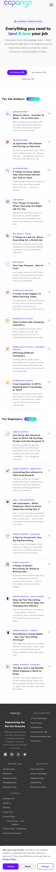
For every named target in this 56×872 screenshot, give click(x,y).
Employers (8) (28, 79)
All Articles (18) (17, 72)
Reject (28, 866)
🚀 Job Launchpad (38, 718)
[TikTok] (18, 754)
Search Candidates (39, 773)
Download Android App (41, 736)
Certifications (36, 727)
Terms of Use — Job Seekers (15, 823)
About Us (7, 803)
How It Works (37, 723)
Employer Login (37, 778)
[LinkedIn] (5, 754)
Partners (6, 807)
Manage (45, 866)
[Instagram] (11, 754)
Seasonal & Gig (9, 787)
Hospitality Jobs (9, 782)
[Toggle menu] (51, 4)
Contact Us (8, 812)
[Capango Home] (18, 4)
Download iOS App (39, 732)
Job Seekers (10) (39, 72)
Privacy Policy (9, 816)
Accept (10, 866)
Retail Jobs (7, 773)
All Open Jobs (9, 769)
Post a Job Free (37, 769)
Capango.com (9, 798)
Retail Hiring (36, 782)
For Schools (36, 741)
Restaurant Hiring (38, 787)
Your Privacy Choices (12, 833)
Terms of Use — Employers (14, 828)
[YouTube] (24, 754)
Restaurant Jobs (10, 778)
